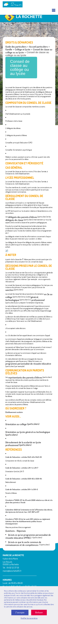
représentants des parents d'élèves (25, 377)
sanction (9, 290)
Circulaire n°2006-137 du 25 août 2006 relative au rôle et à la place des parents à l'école (28, 501)
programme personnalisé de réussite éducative (28, 363)
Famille (8, 49)
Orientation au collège (16, 424)
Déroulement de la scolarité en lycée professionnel (23, 444)
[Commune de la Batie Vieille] (29, 21)
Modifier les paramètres (29, 618)
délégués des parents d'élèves (22, 217)
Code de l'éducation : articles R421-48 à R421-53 (23, 457)
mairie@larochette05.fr (12, 570)
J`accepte (19, 612)
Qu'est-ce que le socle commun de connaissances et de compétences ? (23, 544)
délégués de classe (14, 220)
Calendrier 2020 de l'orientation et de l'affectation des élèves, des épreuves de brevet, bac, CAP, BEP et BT (29, 511)
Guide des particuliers (15, 46)
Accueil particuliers (38, 46)
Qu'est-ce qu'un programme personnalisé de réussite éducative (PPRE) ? (28, 536)
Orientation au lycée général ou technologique (27, 432)
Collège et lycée (22, 49)
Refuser (39, 612)
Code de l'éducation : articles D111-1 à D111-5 (21, 489)
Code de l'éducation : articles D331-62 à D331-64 (23, 479)
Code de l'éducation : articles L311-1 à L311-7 (21, 468)
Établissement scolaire (14, 412)
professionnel (38, 300)
